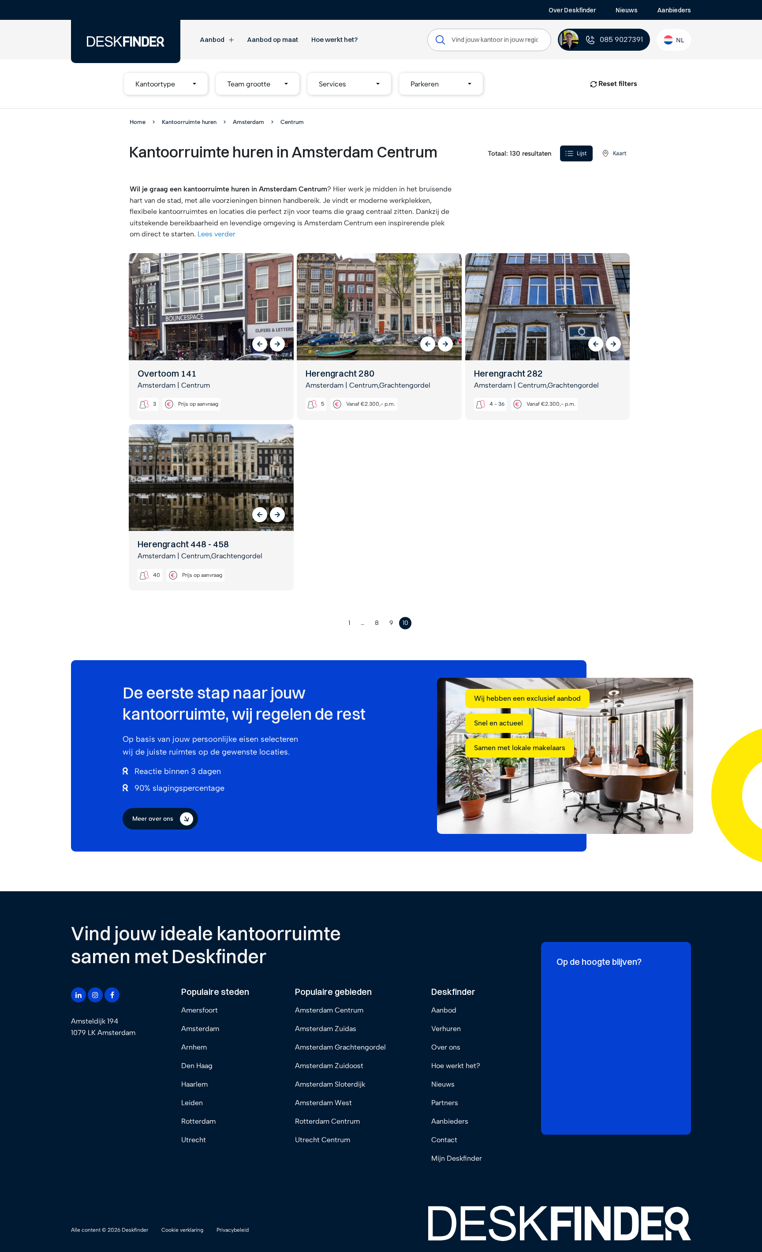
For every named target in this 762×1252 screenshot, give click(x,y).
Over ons (445, 1047)
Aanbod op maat (272, 39)
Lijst (581, 153)
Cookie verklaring (182, 1230)
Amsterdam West (323, 1103)
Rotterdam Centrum (327, 1121)
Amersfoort (199, 1010)
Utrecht (193, 1140)
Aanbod (212, 39)
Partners (444, 1103)
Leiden (192, 1103)
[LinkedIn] (78, 994)
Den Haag (197, 1065)
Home (138, 122)
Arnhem (194, 1047)
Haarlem (194, 1084)
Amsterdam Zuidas (325, 1028)
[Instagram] (95, 994)
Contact (444, 1140)
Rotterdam (198, 1121)
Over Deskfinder (572, 10)
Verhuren (446, 1028)
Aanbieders (674, 10)
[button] (166, 84)
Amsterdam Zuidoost (329, 1065)
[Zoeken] (440, 40)
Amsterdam (248, 122)
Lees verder (216, 234)
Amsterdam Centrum (329, 1010)
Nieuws (627, 10)
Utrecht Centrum (322, 1140)
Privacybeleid (233, 1230)
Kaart (619, 153)
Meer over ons (152, 818)
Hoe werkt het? (334, 39)
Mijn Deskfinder (456, 1158)
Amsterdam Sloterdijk (330, 1084)
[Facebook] (112, 994)
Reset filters (617, 83)
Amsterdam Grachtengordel (340, 1047)
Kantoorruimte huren (189, 122)
